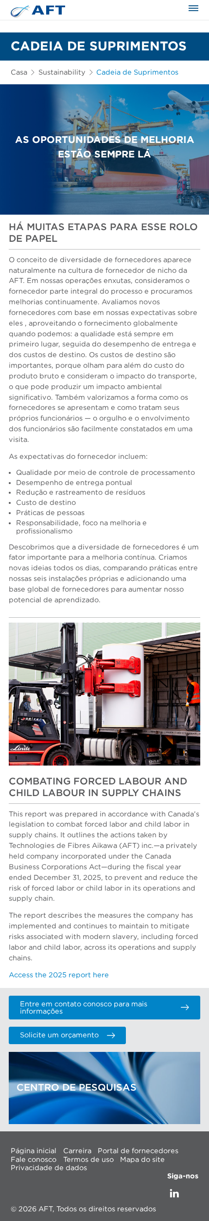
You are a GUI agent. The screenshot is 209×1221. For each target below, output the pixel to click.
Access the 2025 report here (59, 975)
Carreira (77, 1151)
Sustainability (62, 72)
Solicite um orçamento (59, 1035)
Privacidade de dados (49, 1168)
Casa (19, 72)
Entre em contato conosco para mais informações (83, 1008)
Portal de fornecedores (138, 1151)
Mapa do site (142, 1159)
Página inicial (33, 1151)
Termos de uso (88, 1159)
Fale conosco (33, 1159)
